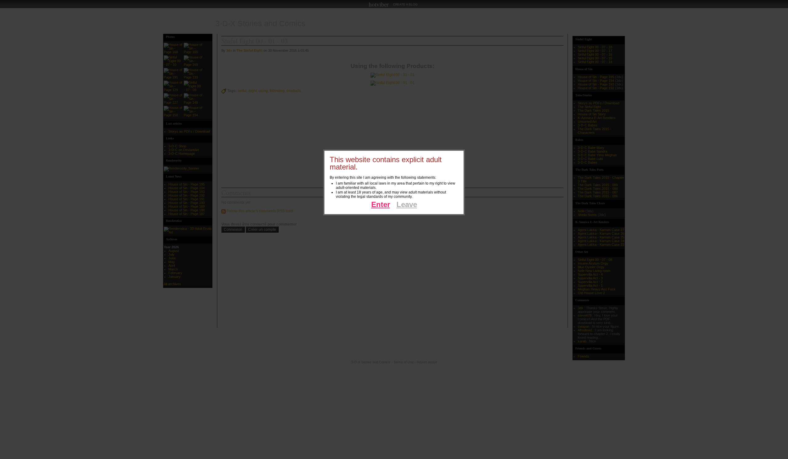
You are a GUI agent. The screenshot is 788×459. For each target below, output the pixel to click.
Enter (380, 204)
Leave (406, 204)
